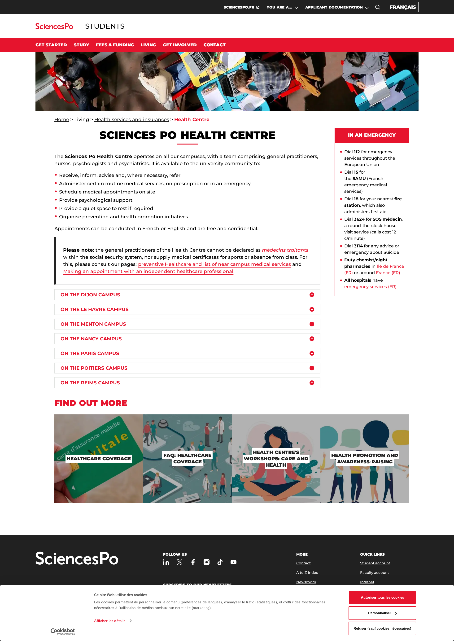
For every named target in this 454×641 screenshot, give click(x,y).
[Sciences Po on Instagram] (207, 562)
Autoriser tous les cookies (382, 597)
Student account (375, 563)
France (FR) (388, 272)
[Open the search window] (377, 7)
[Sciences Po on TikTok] (220, 562)
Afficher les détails (109, 621)
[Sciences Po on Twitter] (180, 562)
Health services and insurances (131, 119)
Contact (215, 45)
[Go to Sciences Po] (54, 28)
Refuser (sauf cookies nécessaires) (382, 628)
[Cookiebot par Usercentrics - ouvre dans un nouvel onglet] (62, 631)
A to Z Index (307, 572)
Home (61, 119)
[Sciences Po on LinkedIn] (166, 562)
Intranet (367, 582)
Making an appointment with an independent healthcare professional (148, 271)
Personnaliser (379, 613)
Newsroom (306, 582)
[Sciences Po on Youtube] (233, 562)
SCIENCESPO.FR (239, 7)
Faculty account (374, 572)
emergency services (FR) (370, 286)
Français (403, 7)
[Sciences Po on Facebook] (193, 562)
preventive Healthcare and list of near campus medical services (214, 264)
